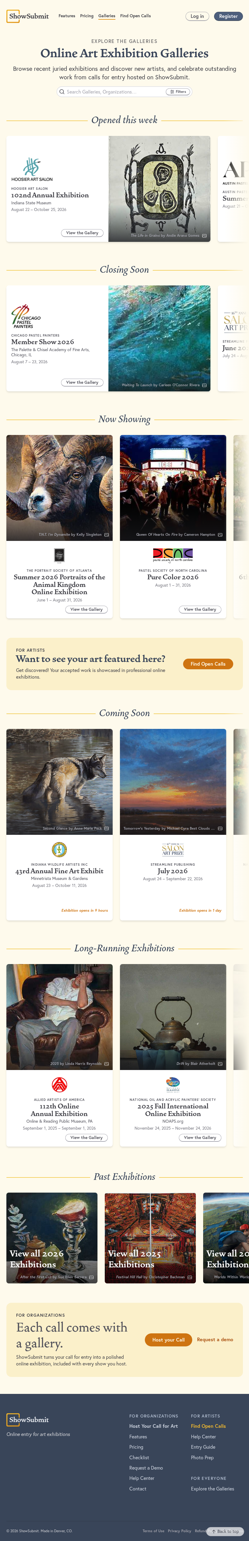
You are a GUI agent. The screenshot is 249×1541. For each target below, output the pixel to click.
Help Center (141, 1478)
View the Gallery (85, 233)
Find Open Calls (208, 663)
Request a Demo (146, 1468)
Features (138, 1437)
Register (228, 16)
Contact (137, 1489)
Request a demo (215, 1339)
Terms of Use (153, 1531)
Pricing (136, 1447)
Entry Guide (203, 1447)
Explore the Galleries (212, 1489)
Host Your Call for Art (153, 1426)
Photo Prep (202, 1457)
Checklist (139, 1457)
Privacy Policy (179, 1531)
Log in (197, 16)
